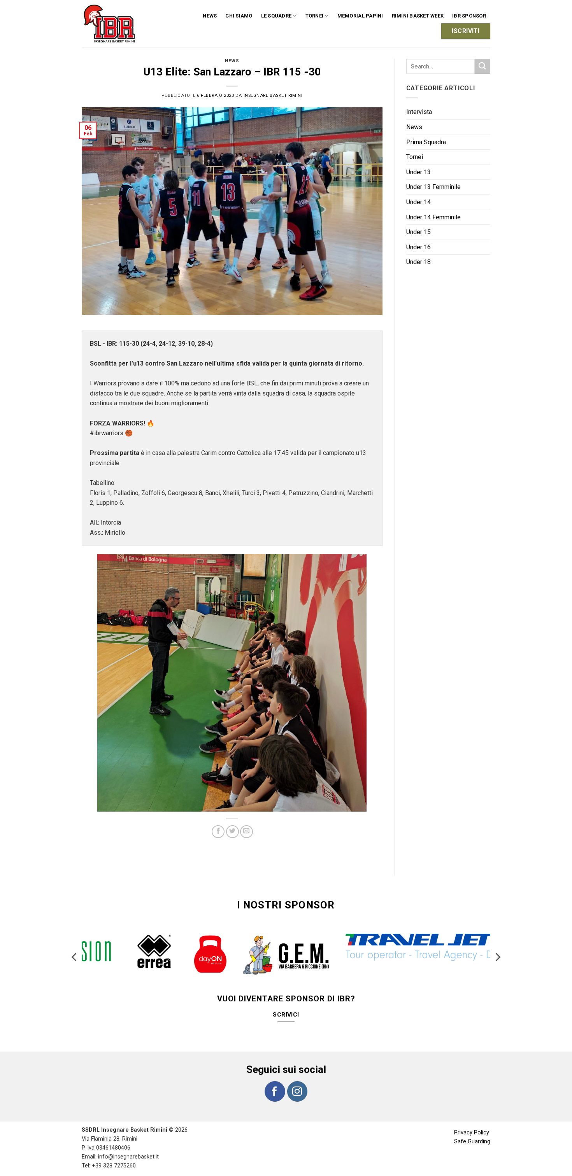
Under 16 (418, 247)
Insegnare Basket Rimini (273, 95)
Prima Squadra (426, 142)
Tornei (414, 157)
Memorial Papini (360, 16)
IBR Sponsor (469, 16)
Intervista (419, 112)
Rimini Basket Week (418, 16)
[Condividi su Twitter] (232, 831)
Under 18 (418, 262)
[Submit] (482, 66)
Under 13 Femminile (433, 187)
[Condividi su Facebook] (218, 831)
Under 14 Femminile (433, 217)
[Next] (497, 951)
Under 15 (418, 232)
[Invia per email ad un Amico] (246, 831)
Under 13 (418, 172)
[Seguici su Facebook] (275, 1076)
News (210, 16)
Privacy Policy (471, 1117)
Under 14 (418, 202)
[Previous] (75, 951)
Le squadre (276, 16)
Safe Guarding (472, 1126)
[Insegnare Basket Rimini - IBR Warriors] (111, 23)
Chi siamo (238, 16)
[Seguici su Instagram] (297, 1076)
